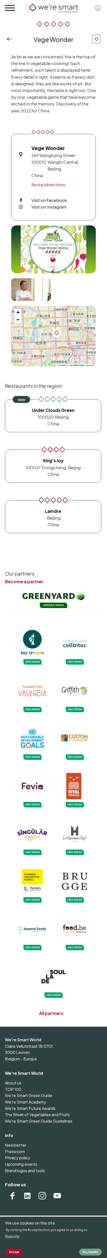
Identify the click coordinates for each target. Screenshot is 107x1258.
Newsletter (15, 1145)
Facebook (12, 1195)
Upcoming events (21, 1164)
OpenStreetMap (77, 365)
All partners (51, 1013)
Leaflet (63, 365)
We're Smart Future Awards (30, 1108)
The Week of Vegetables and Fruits (37, 1114)
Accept (14, 1252)
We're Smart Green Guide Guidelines (38, 1121)
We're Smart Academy (25, 1102)
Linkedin (27, 1195)
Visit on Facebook (49, 200)
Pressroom (15, 1151)
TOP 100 (13, 1089)
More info (12, 1236)
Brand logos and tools (25, 1170)
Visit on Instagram (49, 207)
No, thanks (90, 1252)
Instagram (42, 1195)
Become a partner (24, 581)
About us (13, 1082)
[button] (53, 249)
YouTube (57, 1195)
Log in (98, 8)
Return (10, 39)
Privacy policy (17, 1157)
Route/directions (48, 184)
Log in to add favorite (96, 39)
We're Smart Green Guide (28, 1095)
